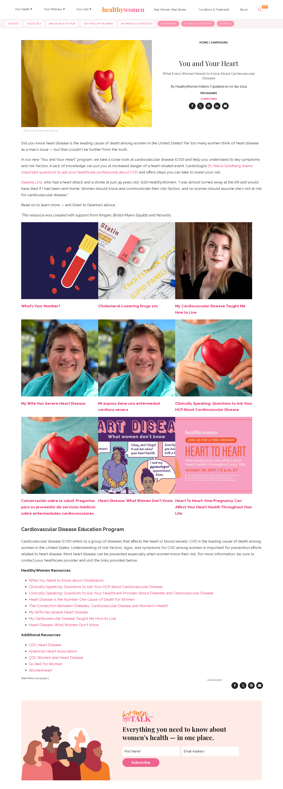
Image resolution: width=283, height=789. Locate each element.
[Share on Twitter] (200, 106)
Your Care (82, 9)
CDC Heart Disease (45, 645)
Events (13, 23)
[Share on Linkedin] (217, 106)
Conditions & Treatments (214, 9)
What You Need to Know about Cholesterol (66, 580)
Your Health (22, 9)
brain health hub (62, 23)
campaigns (219, 42)
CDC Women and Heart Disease (56, 657)
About (243, 9)
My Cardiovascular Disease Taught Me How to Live (72, 618)
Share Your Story (198, 23)
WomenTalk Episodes (137, 23)
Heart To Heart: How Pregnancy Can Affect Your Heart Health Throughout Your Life (213, 507)
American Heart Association (53, 651)
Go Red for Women (45, 664)
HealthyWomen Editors (192, 86)
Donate (225, 23)
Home (203, 42)
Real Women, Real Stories (170, 9)
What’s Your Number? (40, 306)
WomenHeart (40, 670)
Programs (208, 93)
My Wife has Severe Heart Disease (58, 612)
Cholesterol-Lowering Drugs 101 (128, 306)
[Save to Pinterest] (208, 106)
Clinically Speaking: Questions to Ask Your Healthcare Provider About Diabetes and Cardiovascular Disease (121, 593)
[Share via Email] (225, 106)
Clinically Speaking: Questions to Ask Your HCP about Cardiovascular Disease (95, 587)
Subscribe (168, 23)
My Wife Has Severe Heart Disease (53, 403)
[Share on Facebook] (192, 106)
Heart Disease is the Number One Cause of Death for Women (82, 599)
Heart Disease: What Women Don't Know (135, 500)
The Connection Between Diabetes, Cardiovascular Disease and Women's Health (98, 606)
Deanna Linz (31, 182)
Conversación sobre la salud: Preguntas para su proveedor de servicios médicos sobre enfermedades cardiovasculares (58, 507)
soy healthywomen (98, 23)
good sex (34, 23)
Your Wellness (53, 9)
